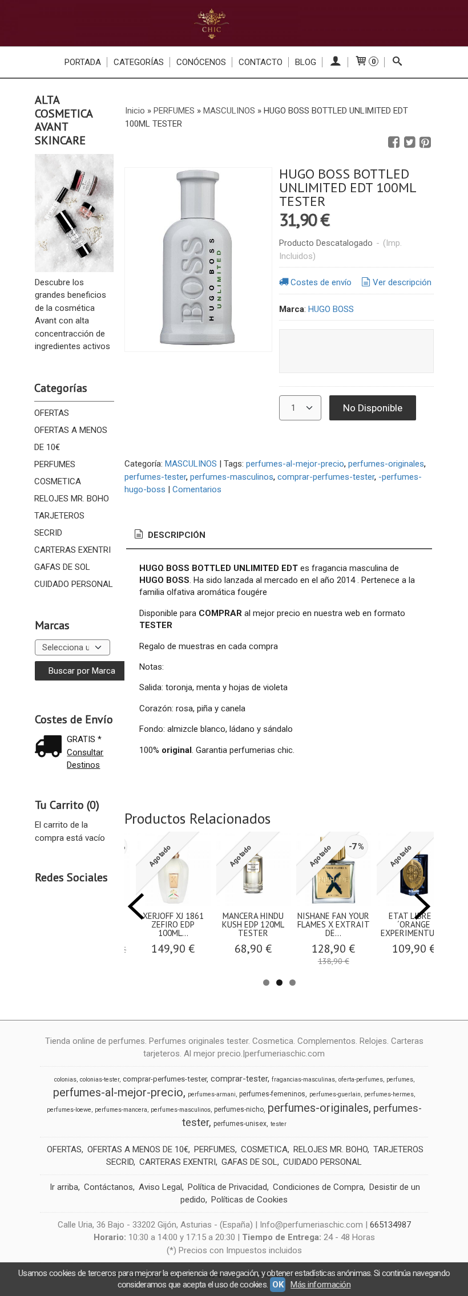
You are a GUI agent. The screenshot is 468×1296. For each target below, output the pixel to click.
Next (422, 906)
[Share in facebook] (394, 142)
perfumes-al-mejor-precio (295, 464)
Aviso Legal (160, 1187)
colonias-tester (99, 1079)
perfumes (399, 1079)
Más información (320, 1284)
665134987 (390, 1225)
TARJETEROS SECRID (59, 524)
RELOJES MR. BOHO (71, 498)
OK (277, 1284)
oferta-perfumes (360, 1079)
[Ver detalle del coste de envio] (51, 747)
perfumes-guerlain (335, 1094)
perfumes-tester (155, 477)
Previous (135, 906)
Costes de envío (321, 282)
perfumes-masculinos (231, 477)
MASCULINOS (191, 464)
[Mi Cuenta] (335, 62)
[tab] (169, 535)
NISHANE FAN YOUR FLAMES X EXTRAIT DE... (333, 924)
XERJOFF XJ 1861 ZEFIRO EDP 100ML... (173, 924)
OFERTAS (51, 413)
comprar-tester (239, 1079)
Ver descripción (402, 282)
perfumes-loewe (69, 1109)
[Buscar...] (397, 62)
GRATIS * (84, 739)
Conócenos (201, 62)
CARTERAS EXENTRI (72, 550)
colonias (65, 1079)
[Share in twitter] (410, 142)
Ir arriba (64, 1187)
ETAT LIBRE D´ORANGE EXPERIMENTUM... (414, 924)
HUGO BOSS (331, 309)
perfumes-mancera (121, 1109)
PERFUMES (54, 464)
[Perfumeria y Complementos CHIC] (234, 23)
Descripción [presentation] (175, 535)
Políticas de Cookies (249, 1199)
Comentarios (196, 489)
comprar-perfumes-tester (325, 477)
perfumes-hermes (389, 1094)
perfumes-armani (212, 1094)
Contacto (261, 62)
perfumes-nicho (239, 1109)
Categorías (139, 62)
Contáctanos (108, 1187)
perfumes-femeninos (272, 1094)
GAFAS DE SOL (62, 567)
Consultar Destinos (85, 759)
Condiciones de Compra (318, 1187)
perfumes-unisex (240, 1124)
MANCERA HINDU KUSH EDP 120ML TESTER (253, 924)
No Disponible (372, 408)
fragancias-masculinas (303, 1079)
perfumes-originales (386, 464)
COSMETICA (57, 481)
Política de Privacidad (227, 1187)
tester (279, 1124)
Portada (82, 62)
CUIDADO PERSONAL (73, 584)
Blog (305, 62)
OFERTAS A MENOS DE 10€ (70, 438)
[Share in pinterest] (425, 142)
